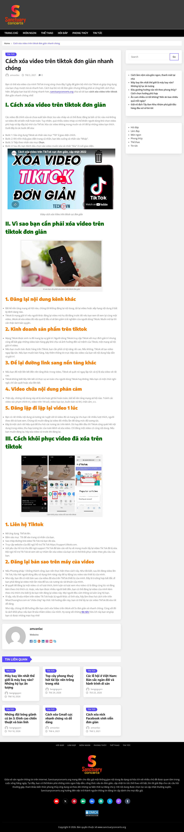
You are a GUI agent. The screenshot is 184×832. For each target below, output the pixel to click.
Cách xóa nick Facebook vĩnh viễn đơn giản (99, 718)
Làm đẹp (135, 131)
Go (174, 56)
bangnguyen (15, 693)
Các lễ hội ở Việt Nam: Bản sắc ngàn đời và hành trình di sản (101, 679)
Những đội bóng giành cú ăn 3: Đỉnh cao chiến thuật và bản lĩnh (21, 718)
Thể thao (47, 32)
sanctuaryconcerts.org (61, 91)
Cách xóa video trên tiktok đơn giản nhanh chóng (36, 43)
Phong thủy (80, 32)
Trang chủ (11, 32)
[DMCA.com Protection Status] (92, 813)
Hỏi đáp (63, 32)
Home (7, 43)
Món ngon (29, 32)
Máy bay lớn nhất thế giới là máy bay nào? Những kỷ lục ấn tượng (20, 681)
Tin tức (97, 32)
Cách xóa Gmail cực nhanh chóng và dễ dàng (58, 718)
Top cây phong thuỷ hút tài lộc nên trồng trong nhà (59, 679)
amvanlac (14, 75)
